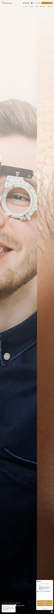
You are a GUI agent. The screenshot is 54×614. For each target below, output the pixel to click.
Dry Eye (37, 6)
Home (23, 6)
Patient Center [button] (42, 6)
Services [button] (31, 6)
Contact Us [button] (49, 6)
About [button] (26, 6)
